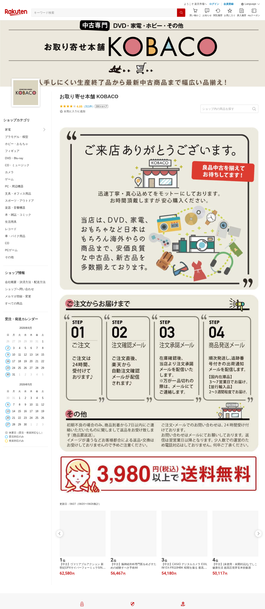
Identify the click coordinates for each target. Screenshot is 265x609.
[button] (250, 4)
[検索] (181, 12)
